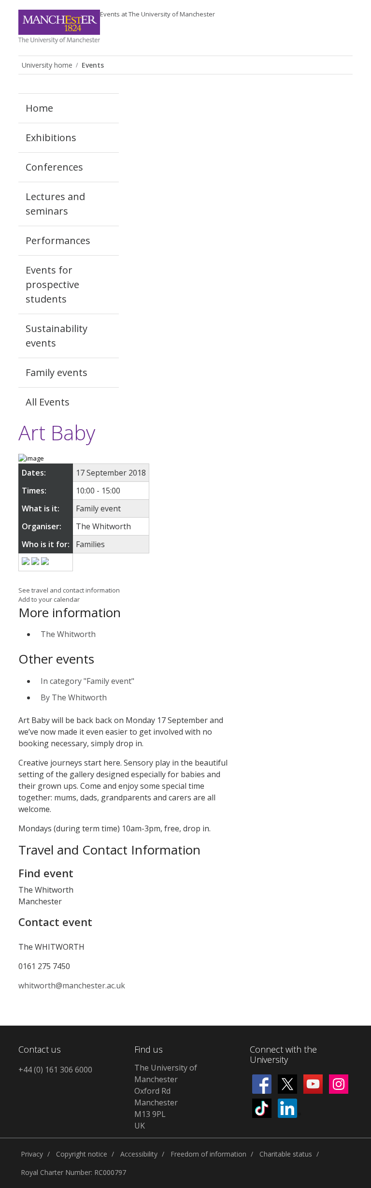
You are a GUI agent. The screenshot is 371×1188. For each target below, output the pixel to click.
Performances (58, 240)
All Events (48, 401)
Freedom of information (208, 1154)
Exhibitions (51, 137)
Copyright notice (81, 1154)
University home (47, 65)
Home (39, 108)
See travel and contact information (69, 590)
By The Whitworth (74, 697)
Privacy (32, 1154)
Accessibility (138, 1154)
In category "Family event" (87, 681)
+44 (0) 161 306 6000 (55, 1069)
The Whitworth (68, 634)
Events (157, 14)
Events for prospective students (52, 284)
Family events (56, 372)
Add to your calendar (49, 599)
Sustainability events (56, 335)
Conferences (54, 167)
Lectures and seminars (55, 203)
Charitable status (285, 1154)
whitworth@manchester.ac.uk (71, 985)
